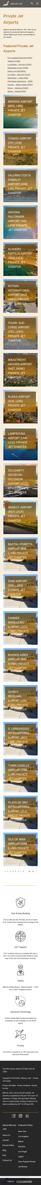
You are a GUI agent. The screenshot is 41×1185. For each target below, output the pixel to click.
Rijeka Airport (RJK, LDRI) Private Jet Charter (19, 403)
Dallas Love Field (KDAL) (17, 71)
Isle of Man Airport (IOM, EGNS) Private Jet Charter (18, 846)
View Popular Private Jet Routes (26, 1164)
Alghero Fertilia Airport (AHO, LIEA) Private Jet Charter (20, 257)
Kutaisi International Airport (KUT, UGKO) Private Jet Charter (19, 294)
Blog (4, 1150)
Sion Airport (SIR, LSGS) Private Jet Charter (17, 587)
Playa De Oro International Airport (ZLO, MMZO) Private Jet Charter (19, 811)
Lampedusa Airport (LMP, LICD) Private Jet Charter (18, 440)
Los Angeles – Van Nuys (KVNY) (20, 65)
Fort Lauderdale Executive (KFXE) (20, 58)
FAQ (4, 1155)
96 (29, 872)
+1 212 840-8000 (24, 1181)
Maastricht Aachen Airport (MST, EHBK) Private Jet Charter (20, 368)
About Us (6, 1135)
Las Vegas (22, 1151)
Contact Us (7, 1160)
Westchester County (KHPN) (18, 68)
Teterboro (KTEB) (14, 61)
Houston (21, 1146)
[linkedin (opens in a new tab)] (27, 1116)
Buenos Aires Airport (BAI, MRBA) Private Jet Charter (18, 661)
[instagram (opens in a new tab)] (20, 1116)
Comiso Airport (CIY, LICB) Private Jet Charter (20, 145)
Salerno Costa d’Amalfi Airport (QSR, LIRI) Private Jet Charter (20, 184)
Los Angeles (23, 1136)
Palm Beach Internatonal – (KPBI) (20, 81)
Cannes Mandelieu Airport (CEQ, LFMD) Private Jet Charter (18, 626)
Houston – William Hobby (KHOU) (20, 85)
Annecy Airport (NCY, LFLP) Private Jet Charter (20, 514)
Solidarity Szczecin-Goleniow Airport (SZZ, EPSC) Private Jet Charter (18, 481)
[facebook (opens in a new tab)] (13, 1116)
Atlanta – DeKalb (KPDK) (17, 91)
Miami (20, 1141)
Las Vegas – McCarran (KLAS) (19, 75)
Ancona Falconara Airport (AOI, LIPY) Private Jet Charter (17, 221)
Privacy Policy (8, 1145)
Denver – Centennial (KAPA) (18, 88)
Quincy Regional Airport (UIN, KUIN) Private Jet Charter (18, 700)
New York (22, 1131)
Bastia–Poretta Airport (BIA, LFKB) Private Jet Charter (20, 551)
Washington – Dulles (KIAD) (18, 78)
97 (33, 872)
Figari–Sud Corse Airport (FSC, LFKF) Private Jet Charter (19, 331)
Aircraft (6, 1140)
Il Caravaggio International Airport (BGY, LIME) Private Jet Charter (19, 737)
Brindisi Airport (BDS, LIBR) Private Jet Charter (20, 108)
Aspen (21, 1156)
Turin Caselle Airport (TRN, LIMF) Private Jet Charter (18, 772)
